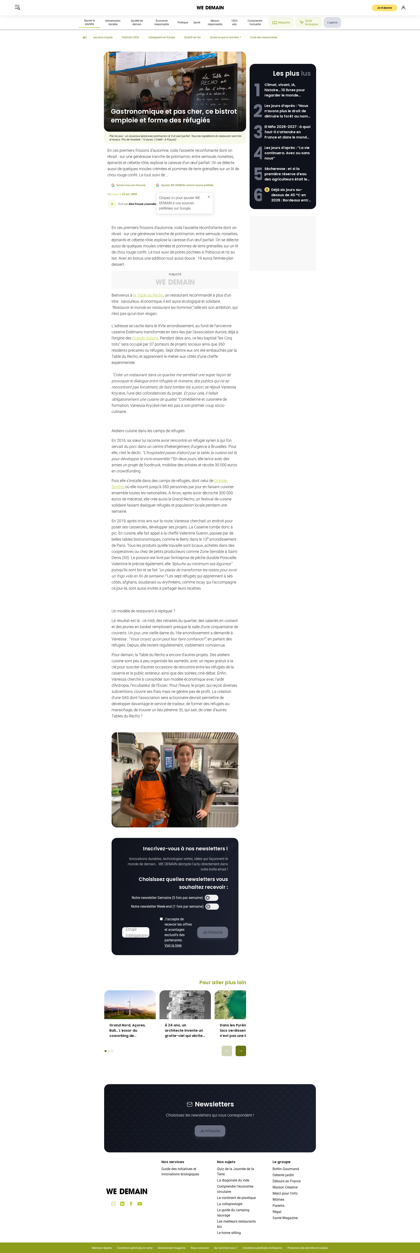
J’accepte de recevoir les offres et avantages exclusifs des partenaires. (178, 932)
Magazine (284, 22)
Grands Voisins (145, 338)
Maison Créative (285, 1187)
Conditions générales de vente (134, 1248)
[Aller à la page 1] (106, 1051)
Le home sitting (229, 1233)
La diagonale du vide (233, 1180)
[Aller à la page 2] (109, 1051)
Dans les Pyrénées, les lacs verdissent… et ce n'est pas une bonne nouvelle (239, 1030)
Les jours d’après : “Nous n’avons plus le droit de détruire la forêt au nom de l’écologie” (286, 111)
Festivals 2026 (130, 37)
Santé (196, 22)
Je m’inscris (210, 1131)
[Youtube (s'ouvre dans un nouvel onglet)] (139, 1203)
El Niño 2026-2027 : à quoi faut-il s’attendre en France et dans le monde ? (287, 132)
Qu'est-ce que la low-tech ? (225, 37)
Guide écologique (311, 22)
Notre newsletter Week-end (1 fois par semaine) (167, 906)
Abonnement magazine (172, 1248)
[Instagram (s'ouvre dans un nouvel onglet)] (113, 1203)
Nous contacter (200, 1248)
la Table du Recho (148, 295)
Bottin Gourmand (286, 1169)
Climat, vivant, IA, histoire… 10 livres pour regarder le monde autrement (284, 90)
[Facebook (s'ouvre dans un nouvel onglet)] (131, 1203)
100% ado (234, 22)
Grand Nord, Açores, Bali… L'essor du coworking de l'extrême (127, 1030)
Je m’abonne (384, 7)
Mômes (278, 1199)
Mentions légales (102, 1248)
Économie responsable (161, 22)
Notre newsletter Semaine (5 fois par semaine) (167, 898)
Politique (183, 22)
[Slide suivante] (241, 1051)
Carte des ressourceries (263, 37)
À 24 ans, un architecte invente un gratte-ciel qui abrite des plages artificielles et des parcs (185, 1030)
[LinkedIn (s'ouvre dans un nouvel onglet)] (122, 1203)
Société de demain (137, 22)
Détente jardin (283, 1175)
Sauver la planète (89, 22)
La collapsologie (229, 1204)
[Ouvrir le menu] (17, 7)
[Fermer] (208, 196)
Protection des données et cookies (307, 1248)
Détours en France (287, 1181)
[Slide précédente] (227, 1051)
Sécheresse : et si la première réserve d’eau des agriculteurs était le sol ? (285, 174)
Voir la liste (173, 945)
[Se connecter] (403, 7)
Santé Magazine (285, 1218)
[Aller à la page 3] (112, 1051)
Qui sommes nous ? (226, 1248)
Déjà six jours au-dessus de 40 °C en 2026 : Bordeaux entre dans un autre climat (291, 195)
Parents (278, 1206)
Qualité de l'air (192, 37)
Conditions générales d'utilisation (262, 1248)
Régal (277, 1212)
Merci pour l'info (285, 1193)
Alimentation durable (113, 22)
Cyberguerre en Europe (161, 37)
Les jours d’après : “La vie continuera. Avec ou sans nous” (287, 153)
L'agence (332, 22)
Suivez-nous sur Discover (131, 185)
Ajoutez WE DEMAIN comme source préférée (187, 185)
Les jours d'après (103, 37)
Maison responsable (215, 22)
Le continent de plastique (236, 1198)
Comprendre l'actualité (255, 22)
